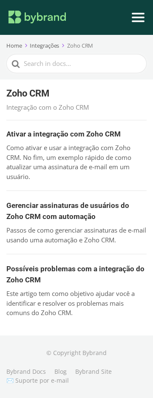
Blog (60, 371)
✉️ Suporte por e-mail (37, 380)
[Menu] (138, 17)
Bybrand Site (93, 371)
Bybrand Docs (26, 371)
